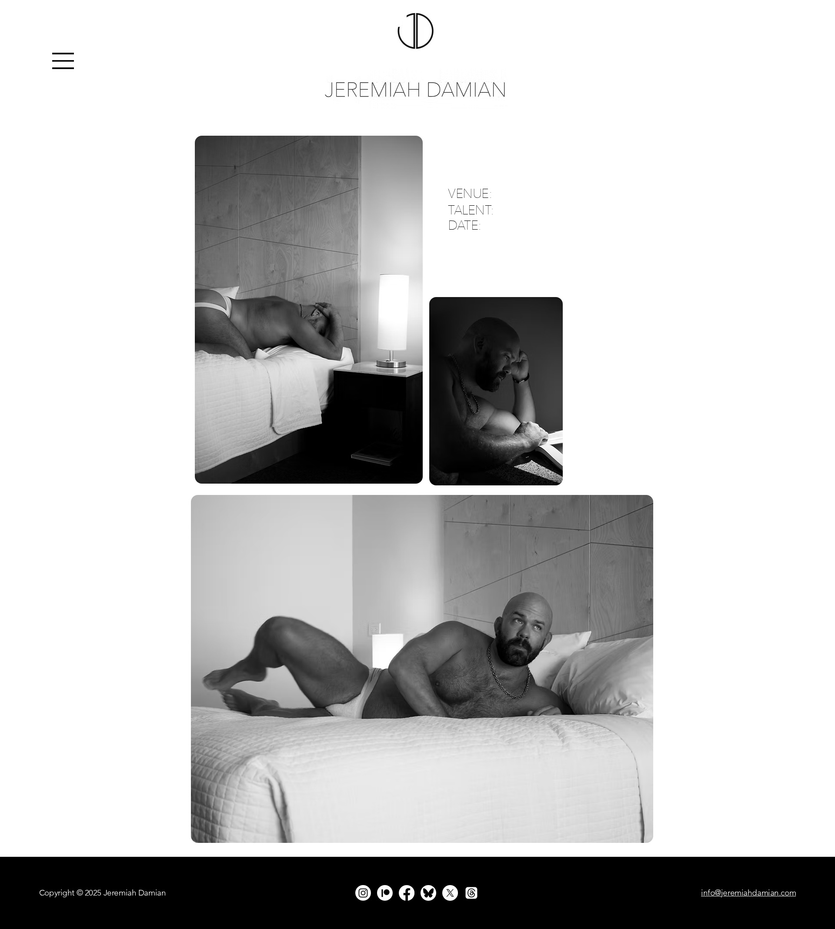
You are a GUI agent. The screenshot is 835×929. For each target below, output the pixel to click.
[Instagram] (363, 893)
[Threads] (471, 893)
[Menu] (63, 61)
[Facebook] (406, 893)
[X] (450, 893)
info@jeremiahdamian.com (748, 893)
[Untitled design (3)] (428, 893)
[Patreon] (385, 893)
